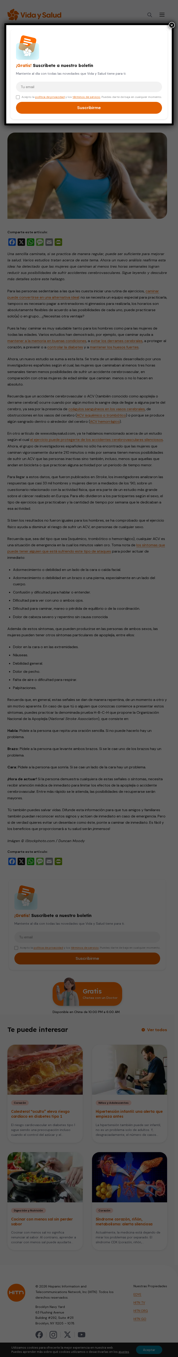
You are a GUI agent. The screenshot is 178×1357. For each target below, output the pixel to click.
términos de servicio (86, 97)
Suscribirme (89, 107)
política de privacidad (50, 97)
